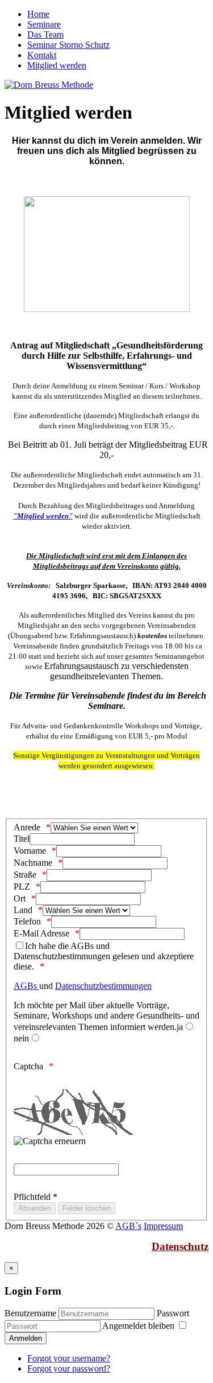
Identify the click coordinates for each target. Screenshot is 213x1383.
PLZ (22, 886)
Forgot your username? (68, 1358)
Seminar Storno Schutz (68, 45)
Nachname (33, 862)
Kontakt (41, 55)
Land (23, 910)
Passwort (173, 1313)
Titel (22, 838)
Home (38, 14)
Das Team (45, 34)
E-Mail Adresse (41, 933)
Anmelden (25, 1338)
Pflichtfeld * (35, 1197)
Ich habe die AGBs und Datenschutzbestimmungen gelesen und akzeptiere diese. (104, 956)
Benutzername (30, 1313)
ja (180, 1027)
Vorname (30, 850)
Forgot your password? (68, 1368)
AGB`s (128, 1226)
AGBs (26, 986)
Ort (20, 898)
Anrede (27, 827)
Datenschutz (180, 1246)
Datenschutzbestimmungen (103, 986)
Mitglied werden (56, 65)
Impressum (163, 1226)
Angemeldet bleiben (139, 1326)
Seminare (44, 24)
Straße (25, 874)
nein (21, 1038)
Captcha (28, 1066)
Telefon (27, 921)
